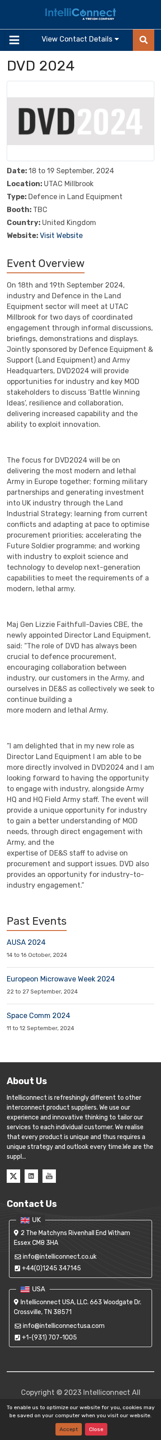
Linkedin (31, 1176)
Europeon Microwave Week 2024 (61, 979)
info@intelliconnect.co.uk (60, 1257)
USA (38, 1289)
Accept (68, 1429)
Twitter (13, 1176)
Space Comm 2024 (38, 1015)
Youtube (49, 1176)
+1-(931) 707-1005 (49, 1337)
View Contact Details (77, 39)
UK (36, 1220)
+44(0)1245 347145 (51, 1268)
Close (96, 1429)
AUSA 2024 (26, 942)
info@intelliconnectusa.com (64, 1326)
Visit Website (61, 235)
